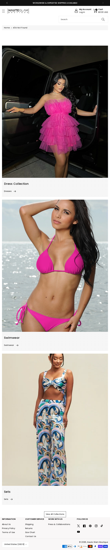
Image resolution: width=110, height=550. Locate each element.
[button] (4, 11)
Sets (6, 499)
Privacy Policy (8, 528)
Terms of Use (8, 532)
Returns (29, 528)
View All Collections (55, 514)
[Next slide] (103, 3)
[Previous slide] (7, 3)
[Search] (103, 19)
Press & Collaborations (59, 524)
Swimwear (9, 345)
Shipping (29, 524)
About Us (6, 524)
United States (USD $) (14, 544)
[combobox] (83, 19)
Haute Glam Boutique (97, 542)
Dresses (8, 191)
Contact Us (30, 536)
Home (7, 27)
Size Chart (30, 532)
